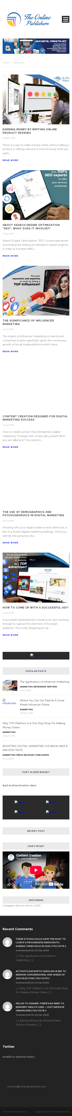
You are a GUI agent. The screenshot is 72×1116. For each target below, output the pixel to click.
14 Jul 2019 (8, 233)
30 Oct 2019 (9, 736)
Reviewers (40, 686)
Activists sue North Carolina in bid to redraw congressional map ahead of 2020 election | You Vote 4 (41, 975)
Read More (11, 160)
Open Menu (65, 19)
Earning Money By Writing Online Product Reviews (30, 131)
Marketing (26, 686)
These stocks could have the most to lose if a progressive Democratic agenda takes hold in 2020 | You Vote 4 (41, 942)
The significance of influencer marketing (44, 681)
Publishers (42, 755)
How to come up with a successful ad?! (36, 607)
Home (6, 62)
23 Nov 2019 (9, 138)
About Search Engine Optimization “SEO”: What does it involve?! (31, 226)
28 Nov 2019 (26, 713)
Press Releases (25, 755)
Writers (52, 686)
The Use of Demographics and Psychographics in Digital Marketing (33, 513)
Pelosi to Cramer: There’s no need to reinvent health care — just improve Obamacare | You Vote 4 (40, 1007)
